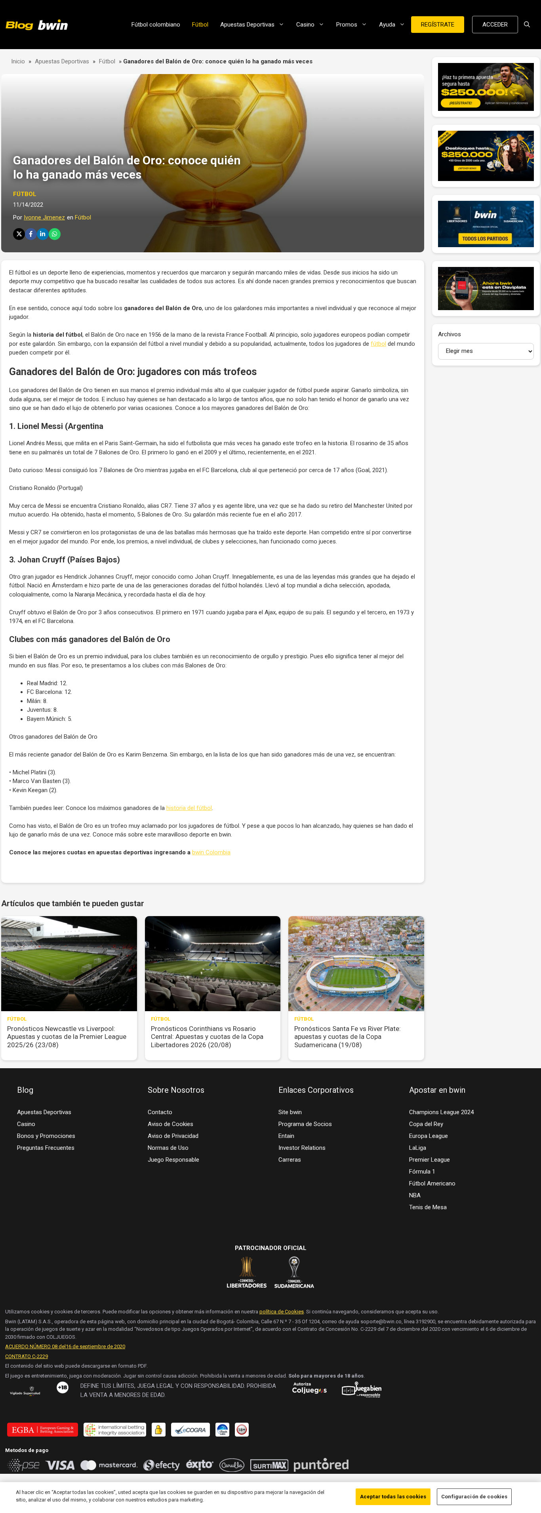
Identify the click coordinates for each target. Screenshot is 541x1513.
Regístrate (437, 24)
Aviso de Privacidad (173, 1136)
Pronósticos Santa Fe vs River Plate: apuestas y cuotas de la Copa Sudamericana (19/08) (347, 1037)
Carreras (289, 1159)
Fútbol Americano (432, 1183)
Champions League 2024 (441, 1112)
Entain (286, 1136)
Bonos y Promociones (46, 1136)
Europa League (428, 1136)
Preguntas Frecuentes (45, 1147)
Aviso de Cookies (170, 1124)
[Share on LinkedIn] (43, 234)
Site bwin (290, 1112)
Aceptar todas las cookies (393, 1497)
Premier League (429, 1159)
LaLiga (417, 1147)
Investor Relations (302, 1147)
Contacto (160, 1112)
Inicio (18, 61)
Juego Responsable (173, 1159)
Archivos (449, 334)
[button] (527, 24)
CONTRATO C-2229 (26, 1356)
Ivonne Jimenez (44, 217)
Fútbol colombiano (155, 24)
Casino (305, 24)
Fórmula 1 (422, 1171)
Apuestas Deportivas (247, 24)
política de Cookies (281, 1312)
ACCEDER (495, 24)
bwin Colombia (211, 852)
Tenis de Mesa (428, 1207)
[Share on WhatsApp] (55, 234)
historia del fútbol (189, 808)
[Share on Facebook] (31, 234)
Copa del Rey (426, 1124)
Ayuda (387, 24)
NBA (415, 1195)
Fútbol (200, 24)
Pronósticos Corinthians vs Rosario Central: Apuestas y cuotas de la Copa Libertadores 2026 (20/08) (207, 1037)
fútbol (378, 343)
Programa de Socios (305, 1124)
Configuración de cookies (474, 1497)
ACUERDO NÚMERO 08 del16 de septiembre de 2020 (65, 1346)
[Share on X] (19, 234)
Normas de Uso (168, 1147)
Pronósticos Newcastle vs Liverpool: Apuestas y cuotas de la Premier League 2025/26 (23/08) (66, 1037)
